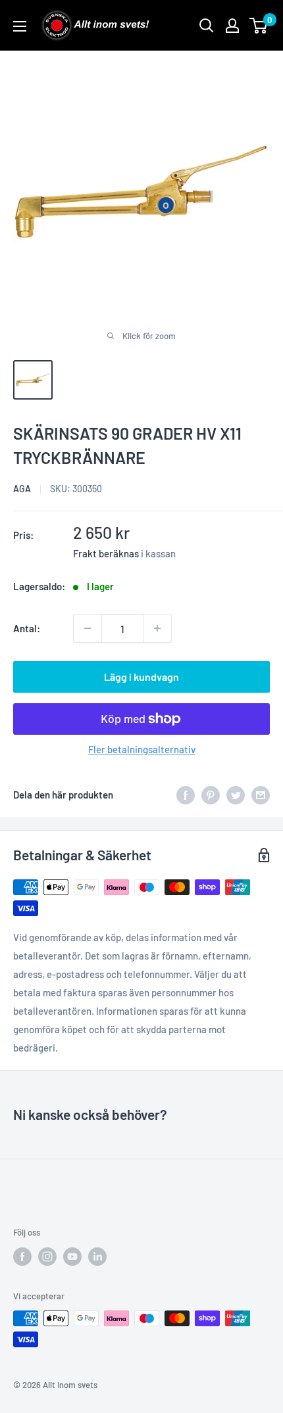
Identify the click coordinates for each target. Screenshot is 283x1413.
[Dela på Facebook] (185, 794)
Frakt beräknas (106, 553)
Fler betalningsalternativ (141, 749)
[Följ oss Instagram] (47, 1256)
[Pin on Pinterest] (210, 794)
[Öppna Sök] (206, 25)
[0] (259, 26)
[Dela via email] (260, 794)
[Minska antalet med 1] (87, 628)
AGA (22, 488)
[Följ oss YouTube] (72, 1256)
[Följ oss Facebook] (22, 1256)
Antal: (26, 628)
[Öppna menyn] (19, 26)
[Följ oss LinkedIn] (97, 1256)
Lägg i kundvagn (141, 676)
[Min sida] (232, 25)
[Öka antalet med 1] (157, 628)
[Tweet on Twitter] (235, 794)
